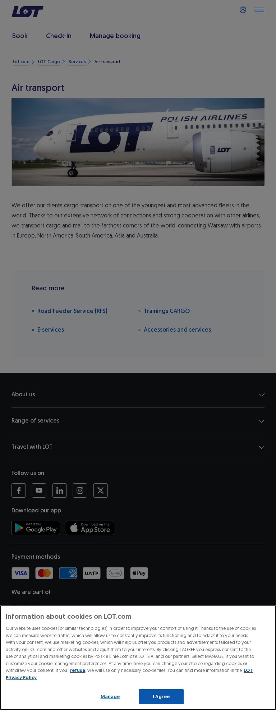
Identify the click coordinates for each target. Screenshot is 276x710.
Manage (110, 696)
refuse (77, 670)
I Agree (161, 696)
